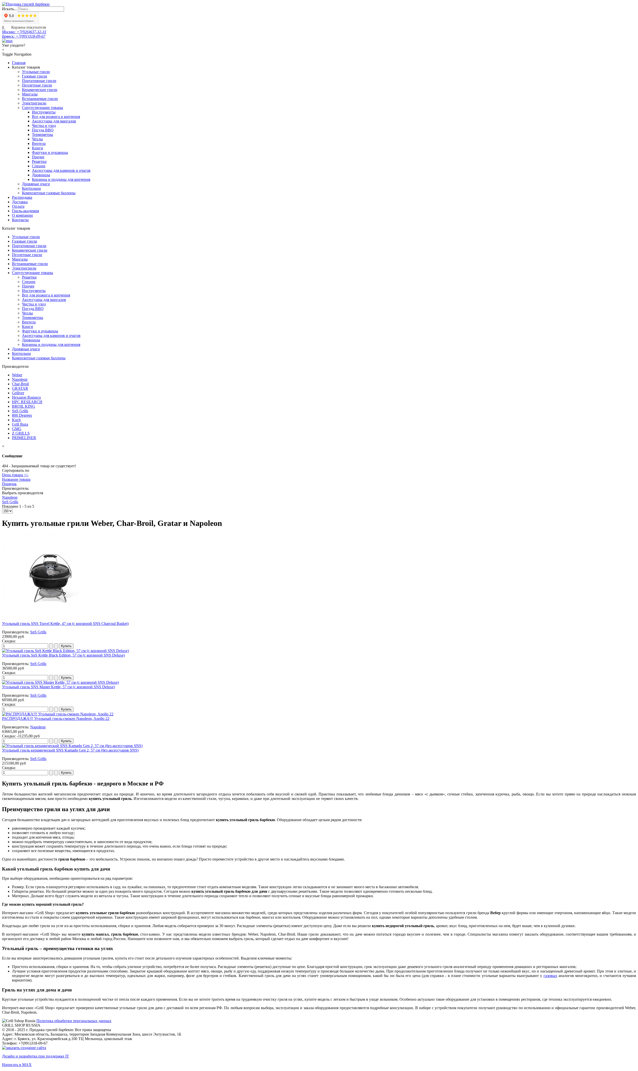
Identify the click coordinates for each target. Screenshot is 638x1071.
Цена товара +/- (15, 475)
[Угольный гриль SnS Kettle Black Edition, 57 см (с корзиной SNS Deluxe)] (65, 651)
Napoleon (9, 497)
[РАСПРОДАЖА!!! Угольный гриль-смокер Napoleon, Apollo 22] (57, 714)
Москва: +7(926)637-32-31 (24, 32)
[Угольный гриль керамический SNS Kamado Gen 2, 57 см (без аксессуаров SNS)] (72, 746)
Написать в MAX (17, 1065)
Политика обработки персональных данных (73, 1021)
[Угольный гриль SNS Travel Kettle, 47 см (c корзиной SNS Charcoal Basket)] (45, 619)
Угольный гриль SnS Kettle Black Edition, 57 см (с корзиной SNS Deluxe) (63, 655)
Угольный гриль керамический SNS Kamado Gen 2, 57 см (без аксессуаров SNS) (70, 750)
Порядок (9, 484)
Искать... (9, 9)
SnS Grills (10, 502)
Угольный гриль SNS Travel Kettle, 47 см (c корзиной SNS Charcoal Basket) (65, 623)
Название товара (16, 479)
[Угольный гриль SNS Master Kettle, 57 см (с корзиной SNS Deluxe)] (60, 682)
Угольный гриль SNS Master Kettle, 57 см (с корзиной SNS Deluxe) (58, 687)
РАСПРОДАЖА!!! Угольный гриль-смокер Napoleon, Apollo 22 (55, 718)
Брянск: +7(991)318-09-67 (23, 36)
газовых (550, 976)
